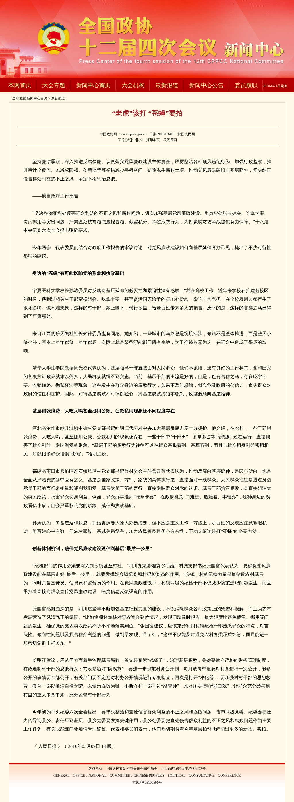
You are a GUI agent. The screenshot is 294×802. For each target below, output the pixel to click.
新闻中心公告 (206, 85)
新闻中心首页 (93, 85)
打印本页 (153, 140)
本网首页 (19, 85)
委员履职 (246, 85)
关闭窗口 (170, 140)
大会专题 (53, 85)
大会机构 (132, 85)
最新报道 (166, 85)
